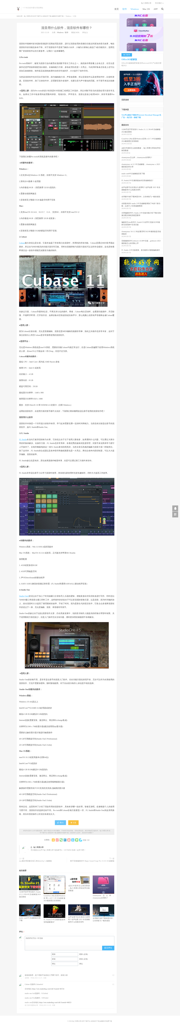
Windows (135, 9)
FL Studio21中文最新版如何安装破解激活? (137, 180)
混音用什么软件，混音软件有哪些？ (66, 28)
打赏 (74, 823)
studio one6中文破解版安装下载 (133, 174)
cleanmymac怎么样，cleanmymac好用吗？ (136, 157)
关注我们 (158, 3)
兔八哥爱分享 (146, 3)
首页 (116, 9)
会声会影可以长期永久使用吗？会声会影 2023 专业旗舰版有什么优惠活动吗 (79, 919)
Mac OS (146, 9)
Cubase (22, 243)
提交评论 (108, 948)
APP (156, 9)
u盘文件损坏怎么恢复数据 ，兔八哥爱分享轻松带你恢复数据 (79, 888)
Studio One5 (24, 596)
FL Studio (23, 439)
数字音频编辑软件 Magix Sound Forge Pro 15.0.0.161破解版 (92, 861)
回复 (44, 978)
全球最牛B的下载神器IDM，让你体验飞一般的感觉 (140, 197)
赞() (62, 823)
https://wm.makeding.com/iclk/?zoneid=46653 (55, 1002)
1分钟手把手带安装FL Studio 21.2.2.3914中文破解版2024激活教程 (30, 894)
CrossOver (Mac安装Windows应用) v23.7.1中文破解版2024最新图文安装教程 (54, 898)
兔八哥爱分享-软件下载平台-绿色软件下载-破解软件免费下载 (18, 9)
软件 (124, 9)
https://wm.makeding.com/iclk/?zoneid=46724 (48, 989)
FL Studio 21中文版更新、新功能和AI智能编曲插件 (140, 250)
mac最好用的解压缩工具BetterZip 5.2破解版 (35, 861)
